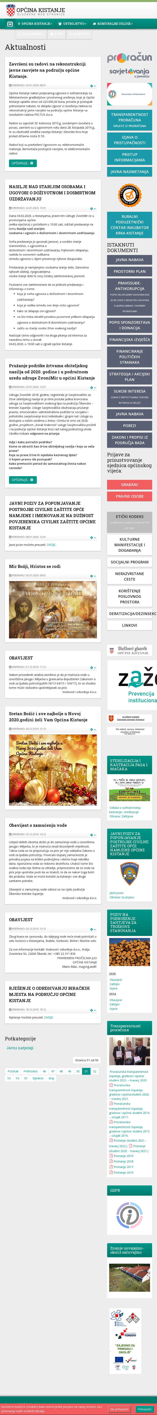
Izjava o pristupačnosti (130, 140)
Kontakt (81, 34)
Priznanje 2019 (123, 1156)
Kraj (51, 1078)
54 (17, 1078)
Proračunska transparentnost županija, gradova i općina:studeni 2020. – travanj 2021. (129, 1092)
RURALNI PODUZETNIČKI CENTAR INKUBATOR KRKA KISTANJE (130, 225)
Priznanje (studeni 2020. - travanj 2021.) (128, 1148)
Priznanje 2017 (123, 1167)
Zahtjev (115, 984)
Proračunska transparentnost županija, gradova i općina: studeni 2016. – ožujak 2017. (129, 1110)
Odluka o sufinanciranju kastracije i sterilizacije (125, 810)
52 (94, 1071)
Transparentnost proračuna (129, 120)
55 (25, 1078)
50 (78, 1071)
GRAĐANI (129, 484)
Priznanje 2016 (123, 1172)
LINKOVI (129, 625)
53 (9, 1078)
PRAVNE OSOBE (130, 496)
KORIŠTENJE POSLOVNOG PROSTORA (129, 596)
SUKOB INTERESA (129, 396)
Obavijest (116, 980)
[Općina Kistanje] (36, 10)
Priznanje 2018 (123, 1161)
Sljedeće (38, 1078)
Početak (13, 1071)
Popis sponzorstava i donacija (129, 325)
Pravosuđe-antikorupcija (129, 297)
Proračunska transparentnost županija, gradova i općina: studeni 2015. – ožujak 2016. (129, 1128)
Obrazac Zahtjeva (121, 816)
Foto (58, 34)
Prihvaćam (144, 1409)
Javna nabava (130, 259)
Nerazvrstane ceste (129, 576)
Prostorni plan (130, 271)
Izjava (113, 988)
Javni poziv (116, 893)
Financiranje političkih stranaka (129, 357)
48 (61, 1071)
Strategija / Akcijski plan (129, 377)
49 (69, 1071)
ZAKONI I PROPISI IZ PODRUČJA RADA (130, 440)
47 (52, 1071)
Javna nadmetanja (130, 171)
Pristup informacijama (129, 157)
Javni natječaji (20, 1047)
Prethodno (31, 1071)
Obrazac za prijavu (122, 897)
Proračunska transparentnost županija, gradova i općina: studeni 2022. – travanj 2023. (128, 1076)
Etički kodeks (130, 522)
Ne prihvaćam (119, 1409)
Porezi (129, 425)
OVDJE (51, 545)
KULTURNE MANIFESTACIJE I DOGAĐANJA (129, 545)
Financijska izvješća (129, 339)
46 (44, 1071)
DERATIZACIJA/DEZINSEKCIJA (130, 613)
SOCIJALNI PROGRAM (130, 562)
